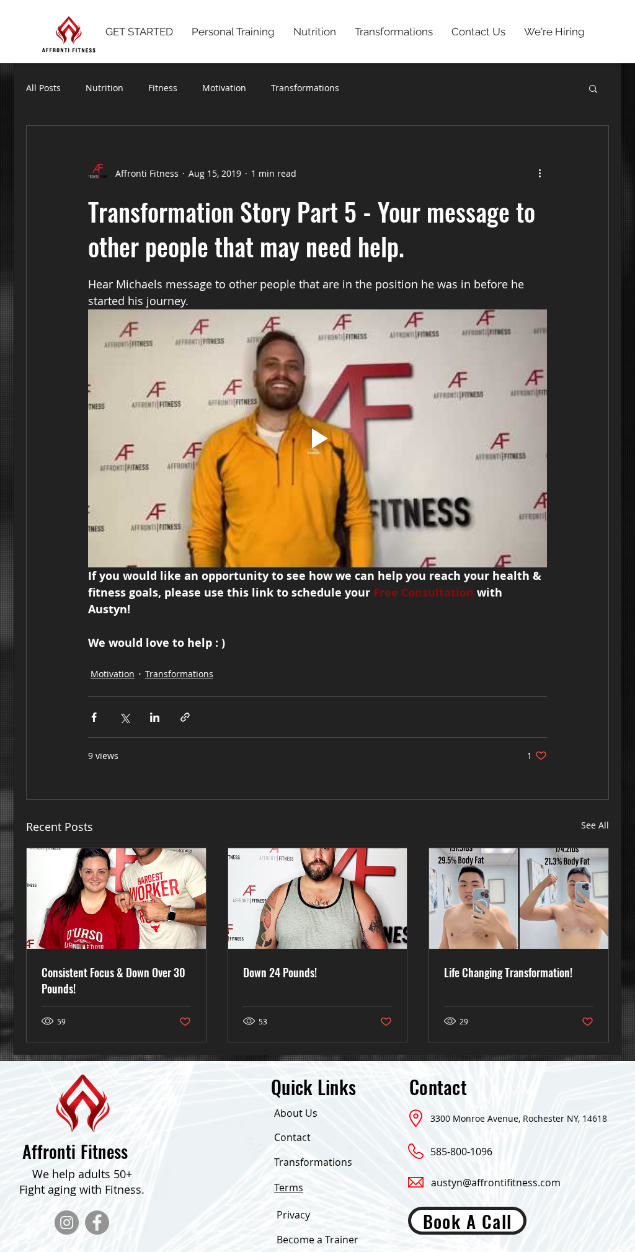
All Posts (43, 88)
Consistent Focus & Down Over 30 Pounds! (113, 980)
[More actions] (539, 173)
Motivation (224, 88)
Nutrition (104, 88)
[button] (593, 88)
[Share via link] (185, 717)
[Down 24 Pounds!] (317, 898)
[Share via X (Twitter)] (124, 717)
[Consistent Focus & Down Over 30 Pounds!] (116, 898)
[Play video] (317, 438)
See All (595, 825)
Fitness (162, 88)
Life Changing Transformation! (508, 972)
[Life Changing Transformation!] (518, 898)
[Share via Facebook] (94, 717)
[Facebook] (97, 1222)
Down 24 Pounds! (280, 972)
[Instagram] (67, 1222)
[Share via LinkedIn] (155, 717)
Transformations (305, 88)
